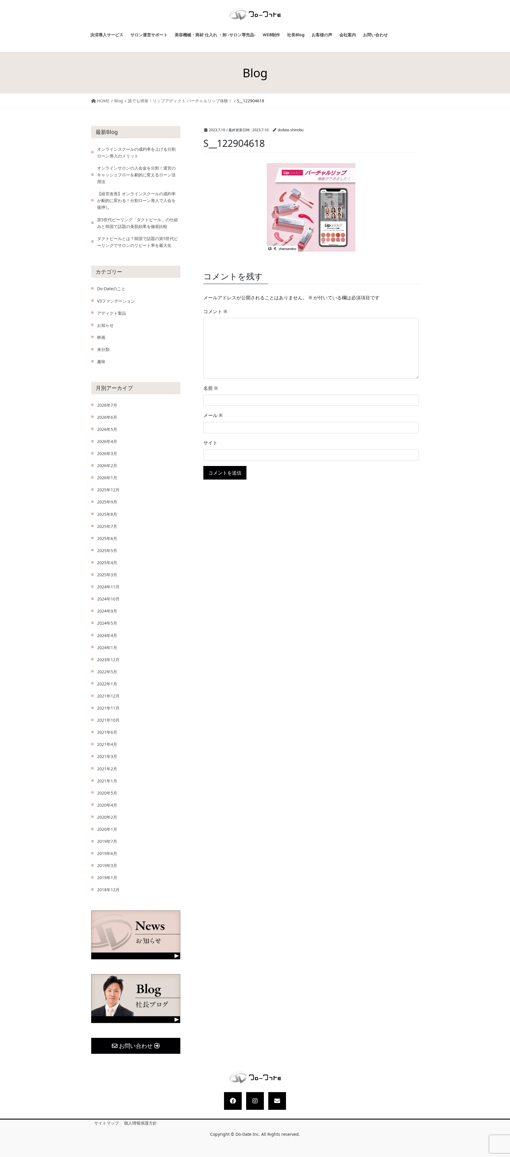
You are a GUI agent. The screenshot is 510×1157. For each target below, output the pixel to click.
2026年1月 (107, 477)
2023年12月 (108, 659)
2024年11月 (108, 587)
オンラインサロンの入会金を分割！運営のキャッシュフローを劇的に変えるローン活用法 (136, 174)
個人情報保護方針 (140, 1123)
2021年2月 (107, 769)
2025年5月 (107, 550)
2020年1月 (107, 829)
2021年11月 (108, 708)
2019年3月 (107, 865)
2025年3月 (107, 574)
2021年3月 (107, 756)
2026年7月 (107, 405)
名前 (210, 388)
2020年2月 (107, 817)
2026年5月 (107, 429)
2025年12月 (108, 490)
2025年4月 (107, 562)
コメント (215, 311)
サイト (210, 442)
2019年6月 (107, 853)
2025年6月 (107, 538)
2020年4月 (107, 805)
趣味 (101, 361)
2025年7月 (107, 526)
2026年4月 (107, 441)
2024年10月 (108, 599)
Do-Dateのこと (111, 288)
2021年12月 (108, 696)
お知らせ (105, 325)
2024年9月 (107, 611)
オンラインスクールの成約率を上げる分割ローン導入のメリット (136, 152)
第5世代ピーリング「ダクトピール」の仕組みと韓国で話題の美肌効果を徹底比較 (137, 223)
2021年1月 (107, 781)
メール (213, 415)
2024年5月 (107, 623)
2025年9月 (107, 502)
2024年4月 (107, 635)
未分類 (103, 349)
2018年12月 (108, 889)
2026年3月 (107, 453)
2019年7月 (107, 841)
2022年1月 (107, 684)
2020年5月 (107, 793)
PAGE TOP (500, 1117)
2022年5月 (107, 671)
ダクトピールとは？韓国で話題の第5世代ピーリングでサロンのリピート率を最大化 (137, 242)
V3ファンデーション (116, 301)
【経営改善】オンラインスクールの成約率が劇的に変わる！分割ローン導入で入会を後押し (136, 200)
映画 (101, 337)
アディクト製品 (111, 313)
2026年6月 (107, 417)
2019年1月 (107, 877)
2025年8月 (107, 514)
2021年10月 (108, 720)
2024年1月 (107, 647)
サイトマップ (106, 1123)
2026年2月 (107, 465)
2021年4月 (107, 744)
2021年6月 (107, 732)
